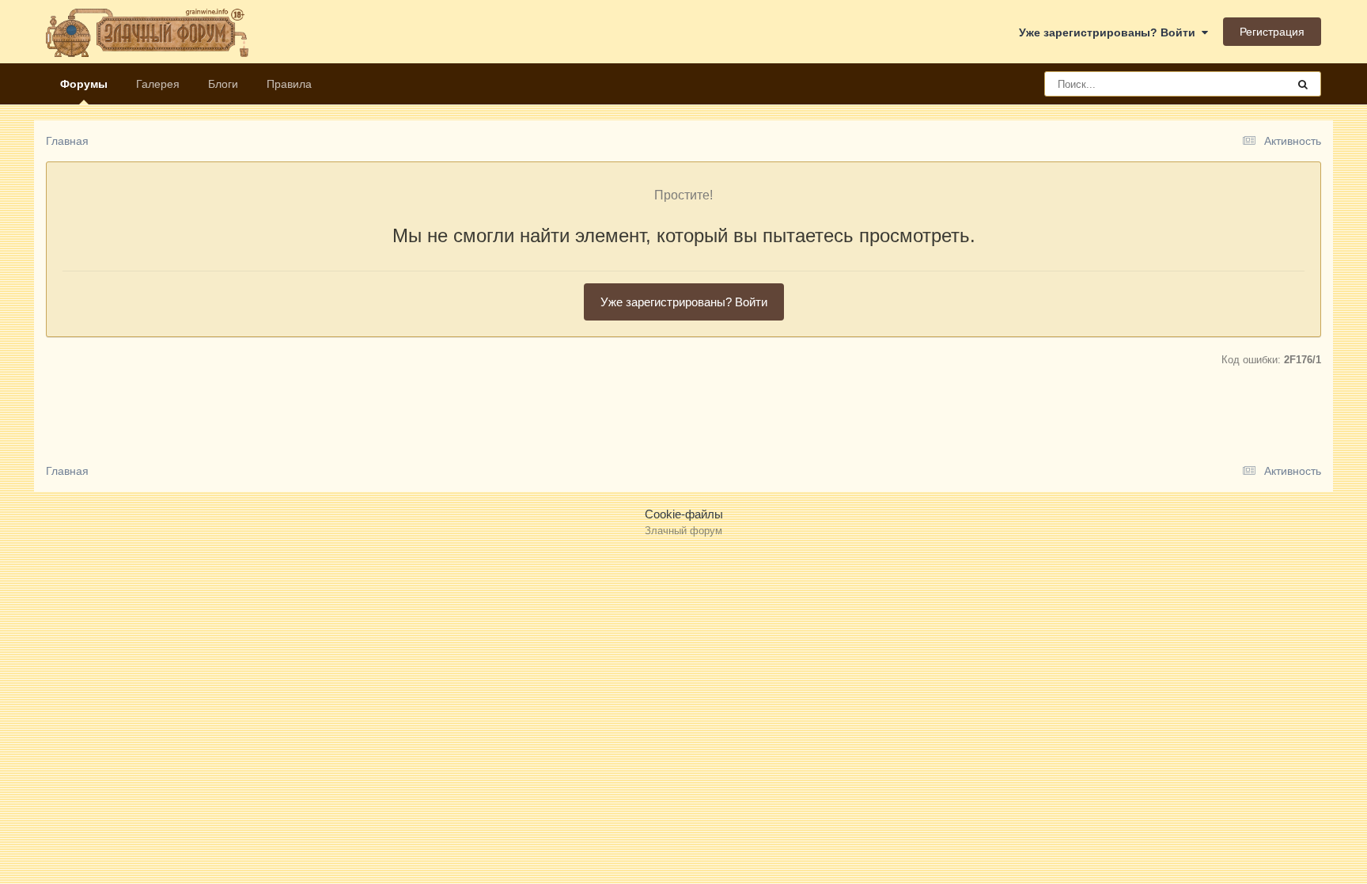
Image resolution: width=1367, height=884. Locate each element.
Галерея (158, 84)
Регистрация (1272, 31)
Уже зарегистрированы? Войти (1110, 32)
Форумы (84, 84)
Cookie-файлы (684, 514)
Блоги (223, 84)
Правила (289, 84)
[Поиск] (1303, 84)
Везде (1250, 83)
